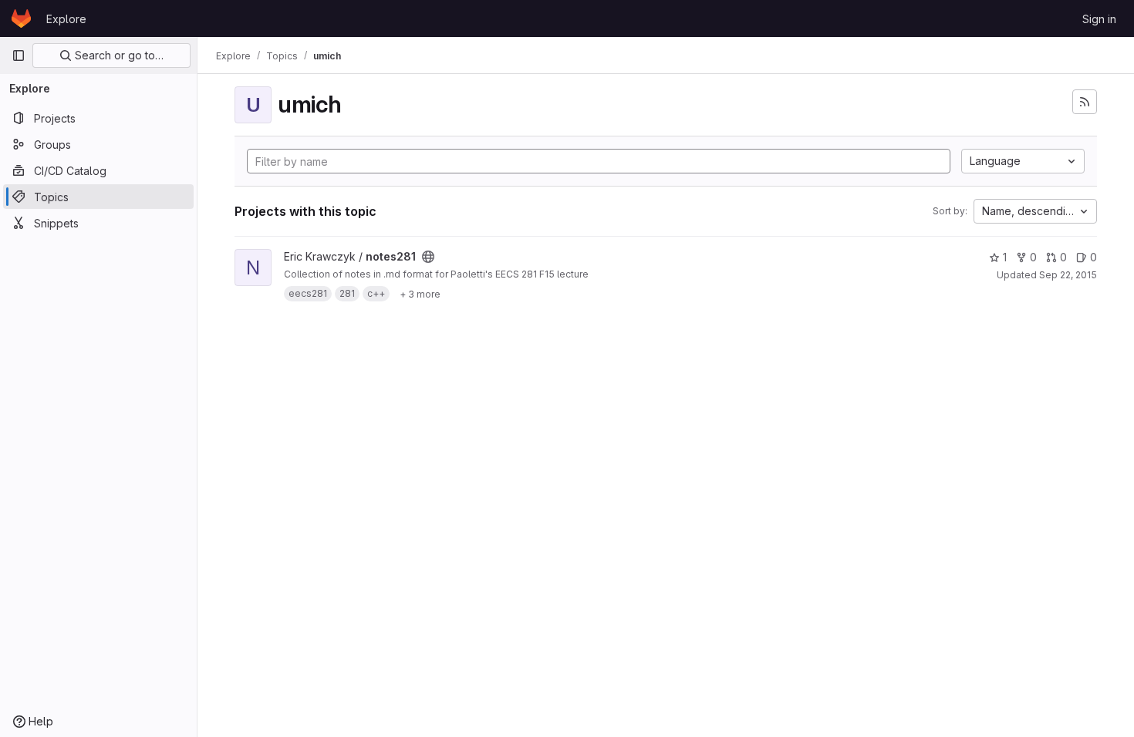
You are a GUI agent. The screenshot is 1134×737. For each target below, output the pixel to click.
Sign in (1099, 18)
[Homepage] (21, 18)
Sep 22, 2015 (1068, 275)
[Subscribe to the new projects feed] (1084, 101)
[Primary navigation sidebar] (18, 55)
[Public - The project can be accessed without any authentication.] (428, 257)
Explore (66, 18)
